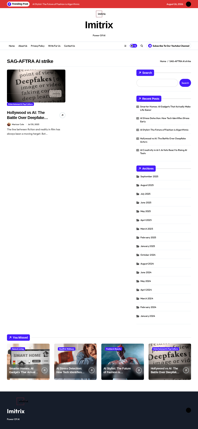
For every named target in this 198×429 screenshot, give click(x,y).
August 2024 (147, 263)
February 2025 (148, 237)
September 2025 (149, 176)
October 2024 (148, 254)
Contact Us (69, 45)
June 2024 (146, 272)
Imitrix (99, 24)
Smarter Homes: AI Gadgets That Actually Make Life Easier (165, 108)
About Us (22, 45)
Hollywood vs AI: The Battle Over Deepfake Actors (26, 117)
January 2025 (147, 246)
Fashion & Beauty (113, 349)
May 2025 (145, 211)
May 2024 (145, 281)
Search (147, 72)
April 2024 (146, 289)
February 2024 (148, 307)
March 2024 (146, 298)
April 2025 (146, 220)
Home (12, 45)
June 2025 (145, 202)
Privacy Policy (37, 45)
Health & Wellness (66, 349)
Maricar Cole (18, 124)
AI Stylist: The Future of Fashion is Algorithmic (164, 129)
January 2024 (147, 316)
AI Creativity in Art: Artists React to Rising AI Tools (163, 152)
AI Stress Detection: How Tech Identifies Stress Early (164, 120)
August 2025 (147, 185)
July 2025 (145, 193)
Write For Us (54, 45)
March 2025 (146, 228)
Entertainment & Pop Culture (20, 104)
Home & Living (18, 349)
